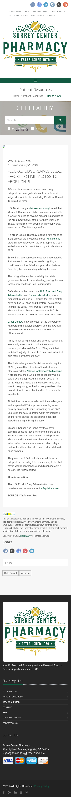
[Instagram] (52, 4)
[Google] (39, 4)
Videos (40, 128)
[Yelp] (65, 4)
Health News (19, 128)
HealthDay (25, 535)
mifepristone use (49, 488)
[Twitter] (59, 4)
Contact (7, 707)
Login (52, 15)
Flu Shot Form (10, 691)
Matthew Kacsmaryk (40, 208)
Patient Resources (33, 95)
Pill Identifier (40, 11)
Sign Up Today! (38, 15)
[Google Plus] (9, 792)
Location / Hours (18, 15)
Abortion (25, 573)
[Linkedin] (45, 4)
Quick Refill (57, 11)
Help (26, 11)
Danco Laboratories (39, 295)
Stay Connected (11, 702)
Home (16, 95)
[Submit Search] (60, 120)
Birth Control (10, 573)
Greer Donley (15, 321)
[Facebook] (32, 4)
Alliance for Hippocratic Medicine (44, 371)
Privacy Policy (10, 723)
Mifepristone (53, 238)
